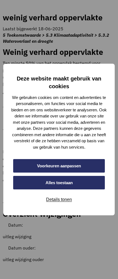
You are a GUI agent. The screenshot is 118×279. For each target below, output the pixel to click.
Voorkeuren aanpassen (59, 165)
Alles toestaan (59, 182)
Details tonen (59, 199)
